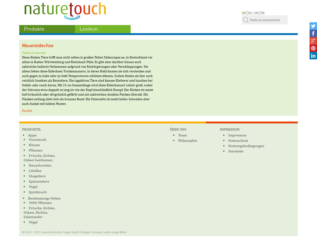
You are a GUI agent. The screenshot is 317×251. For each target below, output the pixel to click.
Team (182, 135)
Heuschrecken (40, 165)
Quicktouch (38, 192)
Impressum (237, 135)
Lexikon (89, 29)
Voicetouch (37, 139)
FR (263, 13)
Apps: (32, 135)
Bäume (34, 145)
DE (244, 13)
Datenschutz (238, 140)
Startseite (235, 151)
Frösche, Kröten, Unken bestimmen (39, 157)
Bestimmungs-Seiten (44, 198)
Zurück (27, 111)
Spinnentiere (39, 181)
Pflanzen (35, 150)
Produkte (34, 29)
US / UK (253, 13)
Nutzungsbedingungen (246, 146)
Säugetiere (37, 176)
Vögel (33, 186)
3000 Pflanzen (40, 202)
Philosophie (187, 140)
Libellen (35, 170)
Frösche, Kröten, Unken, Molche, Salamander (39, 212)
